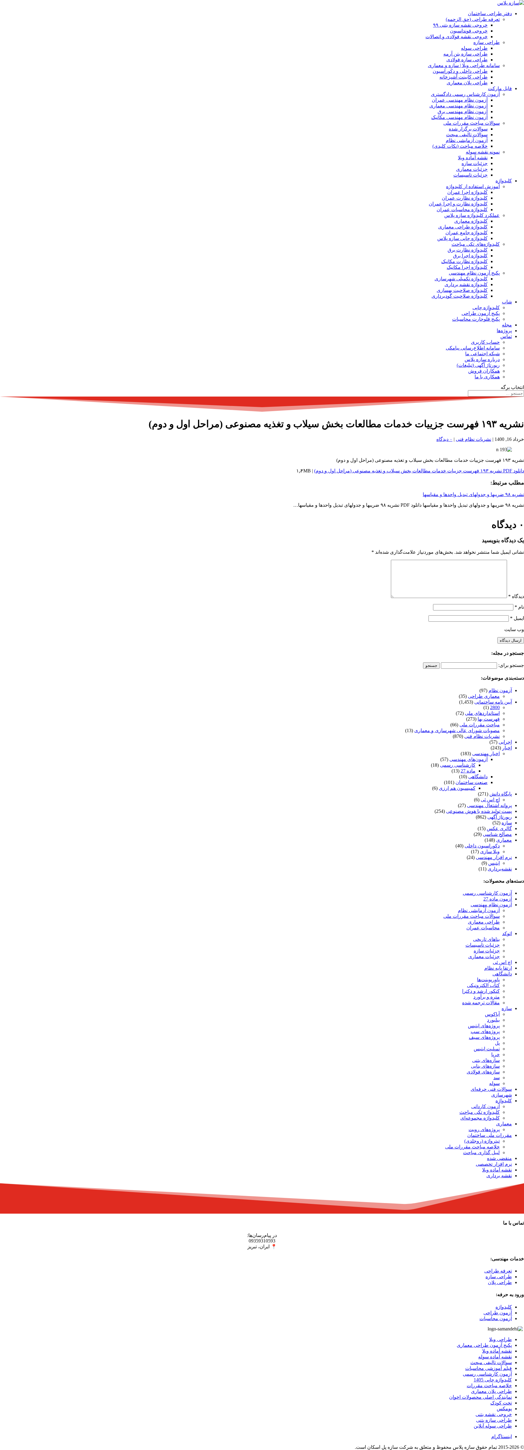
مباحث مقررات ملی (479, 724)
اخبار (507, 747)
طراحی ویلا (500, 1339)
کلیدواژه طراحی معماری (463, 226)
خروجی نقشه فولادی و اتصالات (456, 36)
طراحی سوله (474, 48)
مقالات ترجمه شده (481, 1002)
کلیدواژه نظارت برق (468, 249)
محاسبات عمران (483, 927)
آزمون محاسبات (495, 1318)
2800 (495, 707)
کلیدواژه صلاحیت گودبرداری (460, 296)
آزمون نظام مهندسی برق (463, 111)
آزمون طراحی (497, 1312)
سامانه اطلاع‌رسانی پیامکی (473, 347)
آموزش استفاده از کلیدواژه (473, 186)
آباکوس (492, 1014)
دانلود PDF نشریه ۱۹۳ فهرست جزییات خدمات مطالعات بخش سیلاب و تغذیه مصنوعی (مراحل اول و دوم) (419, 470)
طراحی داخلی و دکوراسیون (460, 71)
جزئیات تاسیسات (470, 174)
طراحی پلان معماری (467, 82)
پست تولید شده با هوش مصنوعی (479, 811)
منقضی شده (499, 1158)
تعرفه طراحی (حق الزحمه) (473, 19)
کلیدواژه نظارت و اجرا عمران (458, 203)
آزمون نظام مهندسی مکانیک (459, 117)
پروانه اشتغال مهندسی (489, 805)
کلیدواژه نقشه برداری (466, 284)
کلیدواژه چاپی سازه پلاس (462, 238)
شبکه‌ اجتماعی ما (482, 353)
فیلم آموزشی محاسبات (488, 1368)
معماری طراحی (484, 696)
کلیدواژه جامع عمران (466, 232)
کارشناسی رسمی (457, 765)
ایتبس (494, 863)
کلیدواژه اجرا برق (470, 255)
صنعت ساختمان (471, 782)
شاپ (507, 301)
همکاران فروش (484, 370)
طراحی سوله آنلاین (493, 1425)
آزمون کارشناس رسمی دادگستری (465, 94)
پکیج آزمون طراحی (481, 313)
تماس (506, 336)
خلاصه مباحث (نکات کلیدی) (460, 146)
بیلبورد (493, 1019)
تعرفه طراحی (498, 1270)
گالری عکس (499, 828)
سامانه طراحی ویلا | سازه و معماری (464, 65)
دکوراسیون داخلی (482, 845)
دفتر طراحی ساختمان (490, 13)
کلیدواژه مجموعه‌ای (480, 1117)
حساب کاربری (485, 342)
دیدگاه (516, 596)
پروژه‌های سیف (484, 1037)
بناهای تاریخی (486, 939)
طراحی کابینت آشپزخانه (463, 76)
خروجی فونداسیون (469, 30)
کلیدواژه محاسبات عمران (462, 209)
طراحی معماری (484, 921)
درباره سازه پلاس (482, 359)
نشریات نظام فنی (473, 439)
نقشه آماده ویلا (473, 157)
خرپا (495, 1054)
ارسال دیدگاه (511, 640)
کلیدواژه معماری (471, 221)
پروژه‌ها (504, 330)
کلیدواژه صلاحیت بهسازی (462, 290)
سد (496, 1077)
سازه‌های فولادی (483, 1071)
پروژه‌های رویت (484, 1129)
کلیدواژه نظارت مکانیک (464, 261)
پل (497, 1043)
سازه (507, 822)
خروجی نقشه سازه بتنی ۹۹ (460, 25)
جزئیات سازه (475, 163)
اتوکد (507, 933)
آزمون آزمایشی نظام (467, 140)
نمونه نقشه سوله (483, 151)
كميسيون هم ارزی (457, 788)
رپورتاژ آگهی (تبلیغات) (478, 365)
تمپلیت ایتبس (487, 1048)
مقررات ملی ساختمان (489, 1135)
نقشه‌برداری (500, 868)
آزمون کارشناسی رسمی (487, 893)
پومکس (504, 1408)
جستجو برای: (511, 665)
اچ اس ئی (490, 799)
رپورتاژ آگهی (499, 817)
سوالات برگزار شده (468, 128)
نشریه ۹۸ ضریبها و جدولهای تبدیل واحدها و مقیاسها (473, 494)
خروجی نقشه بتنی (493, 1414)
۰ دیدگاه (444, 439)
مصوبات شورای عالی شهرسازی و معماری (457, 730)
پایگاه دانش (500, 793)
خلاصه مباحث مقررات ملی (472, 1146)
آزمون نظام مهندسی (491, 904)
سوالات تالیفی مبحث (467, 134)
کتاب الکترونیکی (483, 985)
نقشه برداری (499, 1175)
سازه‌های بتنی (486, 1060)
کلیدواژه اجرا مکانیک (467, 267)
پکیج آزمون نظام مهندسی (474, 272)
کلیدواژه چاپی (486, 307)
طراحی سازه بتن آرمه (465, 53)
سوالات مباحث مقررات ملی (471, 123)
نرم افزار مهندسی (494, 857)
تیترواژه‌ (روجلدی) (482, 1141)
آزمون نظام (500, 690)
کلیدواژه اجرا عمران (467, 192)
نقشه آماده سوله (495, 1356)
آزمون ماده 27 (497, 898)
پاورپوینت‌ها (488, 979)
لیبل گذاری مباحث (481, 1152)
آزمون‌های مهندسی (468, 759)
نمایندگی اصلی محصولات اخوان (480, 1397)
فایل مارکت (500, 88)
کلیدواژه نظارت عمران (465, 198)
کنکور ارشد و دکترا (481, 991)
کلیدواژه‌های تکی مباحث (476, 244)
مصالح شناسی (497, 834)
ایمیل (517, 618)
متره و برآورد (486, 996)
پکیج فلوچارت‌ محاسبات (476, 319)
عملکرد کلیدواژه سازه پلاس (472, 215)
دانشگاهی (478, 776)
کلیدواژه (503, 180)
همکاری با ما (487, 376)
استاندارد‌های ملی (482, 713)
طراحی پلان (500, 1282)
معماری (504, 840)
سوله (494, 1083)
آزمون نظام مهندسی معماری (458, 105)
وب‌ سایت (514, 629)
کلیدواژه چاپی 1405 (493, 1379)
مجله (507, 324)
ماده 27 (468, 770)
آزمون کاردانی (485, 1106)
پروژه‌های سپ (485, 1031)
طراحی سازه (486, 42)
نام (519, 607)
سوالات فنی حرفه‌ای (491, 1089)
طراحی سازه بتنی (494, 1420)
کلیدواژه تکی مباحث (479, 1112)
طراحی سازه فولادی (467, 59)
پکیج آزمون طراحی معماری (484, 1345)
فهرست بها (489, 719)
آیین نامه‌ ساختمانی (493, 702)
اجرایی (505, 742)
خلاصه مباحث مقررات (489, 1385)
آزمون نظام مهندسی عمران (460, 100)
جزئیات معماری (472, 169)
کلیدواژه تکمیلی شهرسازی (461, 278)
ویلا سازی (490, 851)
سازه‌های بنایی (485, 1066)
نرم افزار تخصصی (494, 1164)
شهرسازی (501, 1094)
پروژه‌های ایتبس (484, 1025)
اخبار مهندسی (486, 753)
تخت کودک (501, 1402)
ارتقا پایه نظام (498, 968)
